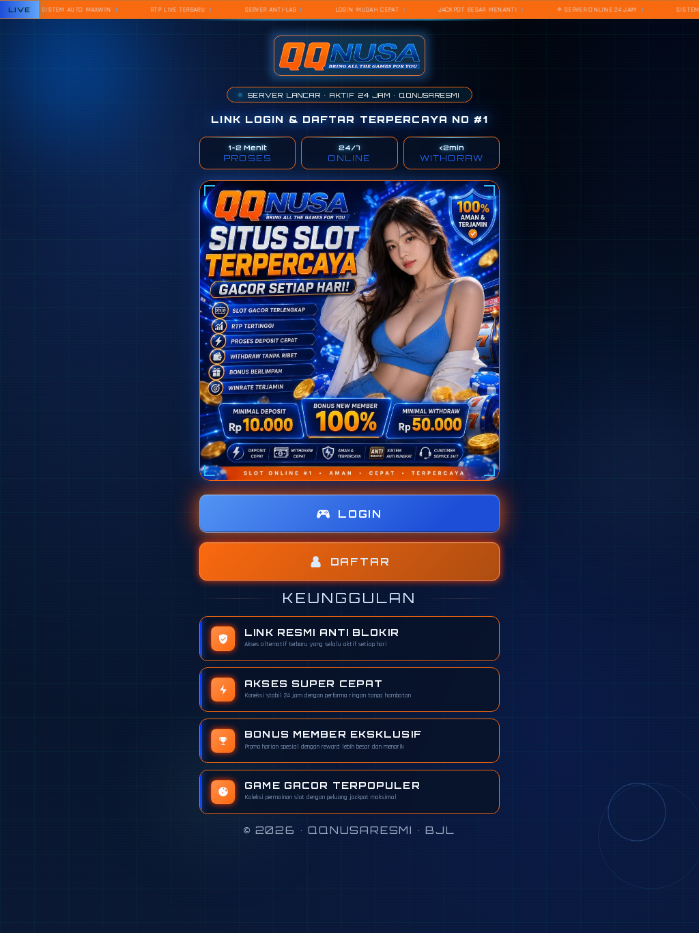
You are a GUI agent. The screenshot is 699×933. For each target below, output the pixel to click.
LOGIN (360, 513)
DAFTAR (360, 561)
